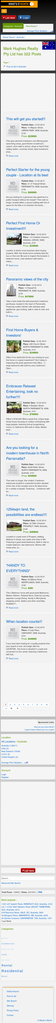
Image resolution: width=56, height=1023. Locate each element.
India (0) (5, 748)
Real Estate (31, 26)
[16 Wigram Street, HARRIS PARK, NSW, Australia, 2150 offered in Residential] (12, 130)
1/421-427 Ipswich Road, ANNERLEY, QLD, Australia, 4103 (26, 904)
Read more (13, 155)
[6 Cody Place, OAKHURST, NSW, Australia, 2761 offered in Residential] (12, 632)
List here (10, 17)
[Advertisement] (23, 93)
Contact (10, 1015)
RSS (40, 892)
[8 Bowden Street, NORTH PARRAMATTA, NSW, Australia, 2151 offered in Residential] (13, 407)
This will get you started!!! (25, 118)
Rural (4, 976)
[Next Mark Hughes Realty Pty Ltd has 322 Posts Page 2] (12, 709)
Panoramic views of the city (27, 278)
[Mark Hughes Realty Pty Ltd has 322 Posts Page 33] (18, 709)
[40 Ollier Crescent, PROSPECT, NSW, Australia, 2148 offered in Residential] (13, 525)
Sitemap (10, 1005)
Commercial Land (7, 949)
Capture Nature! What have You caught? (40, 729)
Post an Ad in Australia (16, 66)
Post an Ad (11, 996)
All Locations (8, 741)
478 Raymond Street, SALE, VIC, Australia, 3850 (22, 912)
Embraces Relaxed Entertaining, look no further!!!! (22, 391)
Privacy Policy (13, 1010)
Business (4, 938)
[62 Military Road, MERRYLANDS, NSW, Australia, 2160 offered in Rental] (12, 582)
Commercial (8, 944)
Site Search (12, 1000)
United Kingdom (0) (9, 757)
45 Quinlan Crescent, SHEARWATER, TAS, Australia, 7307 (26, 918)
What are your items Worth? (44, 727)
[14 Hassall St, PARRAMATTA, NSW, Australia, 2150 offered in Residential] (11, 290)
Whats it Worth (45, 1020)
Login (25, 17)
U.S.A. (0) (5, 754)
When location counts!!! (24, 621)
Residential (12, 971)
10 (47, 704)
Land (4, 955)
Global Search (13, 991)
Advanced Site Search (11, 883)
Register (5, 777)
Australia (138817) (9, 745)
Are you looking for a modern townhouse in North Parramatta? (27, 453)
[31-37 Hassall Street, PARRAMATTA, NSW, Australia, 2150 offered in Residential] (12, 186)
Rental (7, 965)
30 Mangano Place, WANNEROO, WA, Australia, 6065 (24, 915)
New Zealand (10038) (10, 751)
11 (6, 708)
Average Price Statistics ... (38, 31)
